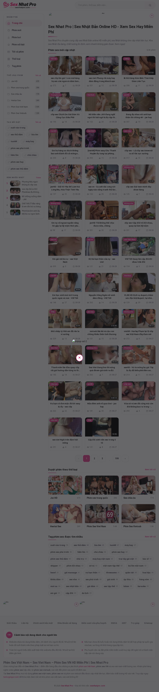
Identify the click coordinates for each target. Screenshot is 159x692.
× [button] (79, 357)
